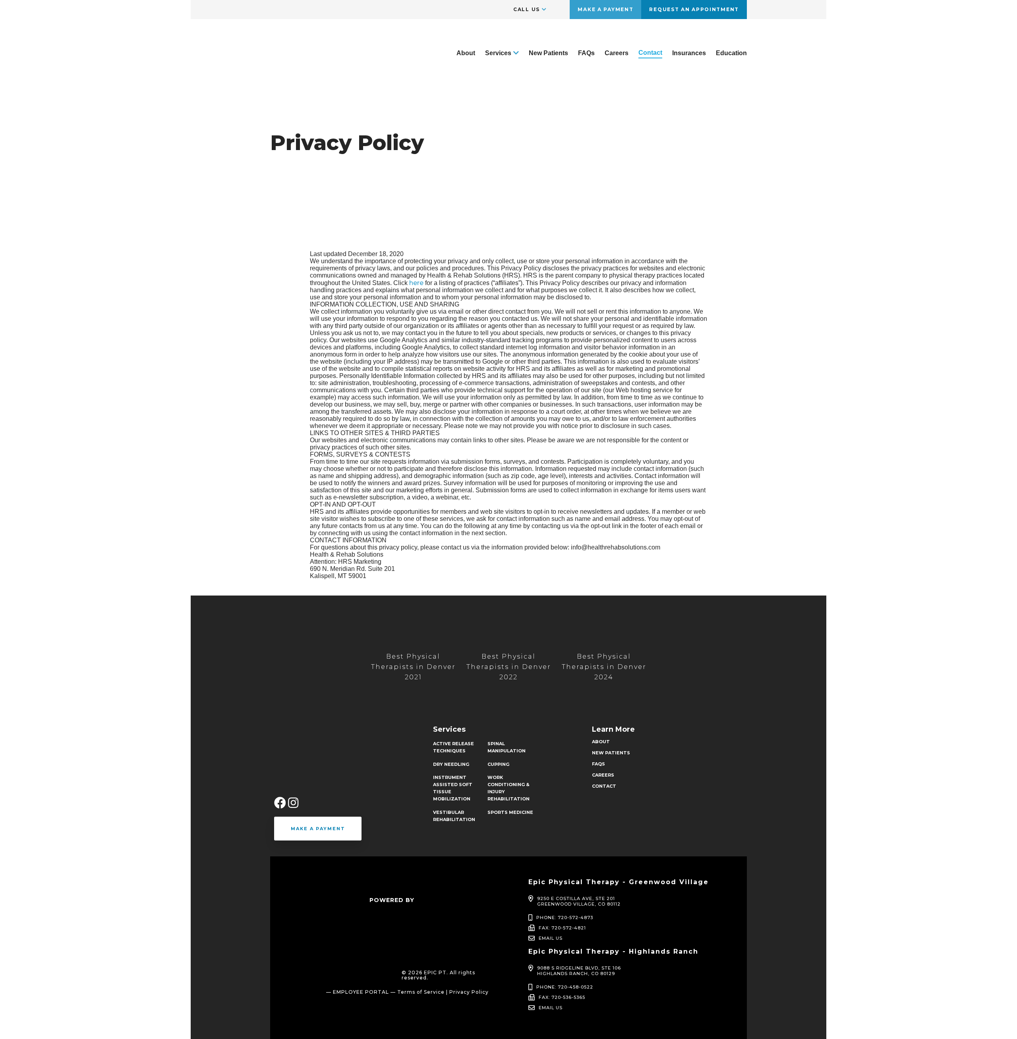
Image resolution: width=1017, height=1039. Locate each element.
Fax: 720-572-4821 (562, 928)
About (465, 53)
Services (498, 53)
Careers (616, 53)
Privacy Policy (469, 992)
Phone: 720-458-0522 (564, 987)
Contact (650, 52)
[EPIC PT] (308, 79)
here (416, 283)
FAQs (586, 53)
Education (731, 53)
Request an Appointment (694, 9)
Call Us (526, 9)
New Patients (548, 53)
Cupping (498, 764)
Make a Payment (605, 9)
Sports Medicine (510, 812)
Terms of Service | (422, 992)
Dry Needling (451, 764)
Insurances (689, 53)
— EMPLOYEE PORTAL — (361, 992)
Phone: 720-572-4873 (564, 917)
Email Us (551, 938)
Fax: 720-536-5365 (562, 997)
